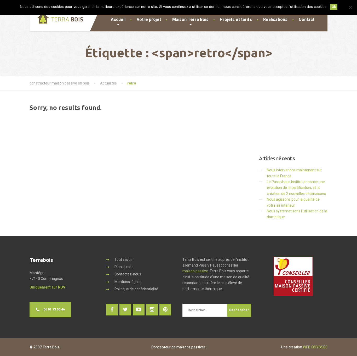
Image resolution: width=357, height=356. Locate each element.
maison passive (195, 271)
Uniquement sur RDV (47, 287)
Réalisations (275, 19)
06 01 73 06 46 (54, 309)
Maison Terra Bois (190, 19)
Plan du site (124, 267)
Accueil (118, 19)
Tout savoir (123, 259)
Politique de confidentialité (136, 289)
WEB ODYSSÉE (315, 347)
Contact (306, 19)
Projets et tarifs (236, 19)
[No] (350, 7)
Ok (334, 7)
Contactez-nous (127, 274)
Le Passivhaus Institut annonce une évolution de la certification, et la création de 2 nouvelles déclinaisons (296, 188)
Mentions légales (128, 282)
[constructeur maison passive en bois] (56, 16)
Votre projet (149, 19)
